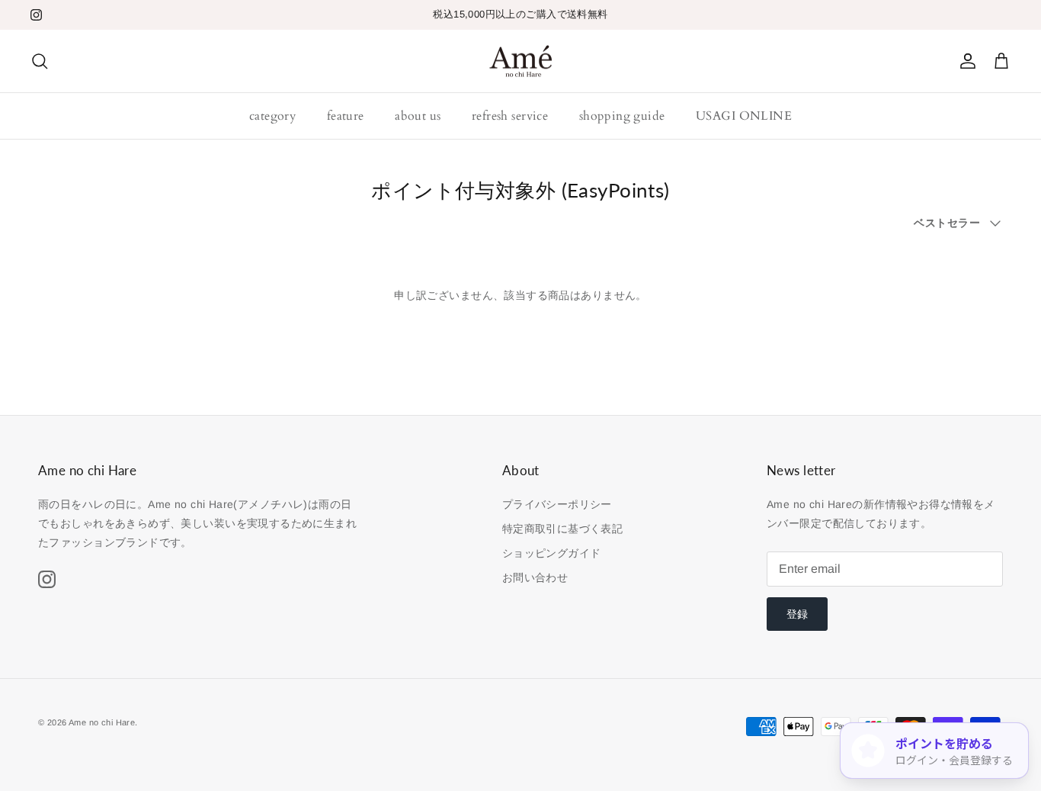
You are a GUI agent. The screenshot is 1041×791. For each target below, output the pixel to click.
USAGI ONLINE (744, 116)
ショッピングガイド (551, 553)
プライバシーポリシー (557, 504)
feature (345, 116)
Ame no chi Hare (102, 722)
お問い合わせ (535, 577)
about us (417, 116)
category (272, 116)
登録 (797, 614)
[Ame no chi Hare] (520, 61)
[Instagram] (36, 15)
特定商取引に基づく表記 (562, 529)
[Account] (965, 61)
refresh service (510, 116)
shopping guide (622, 116)
